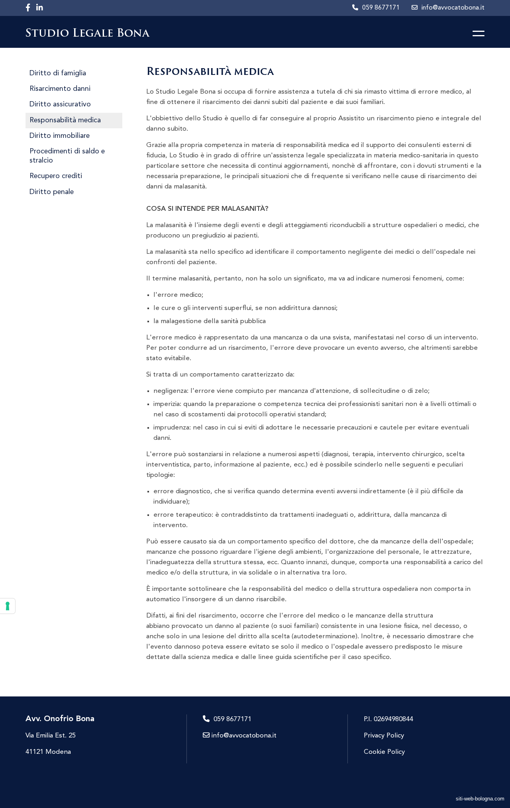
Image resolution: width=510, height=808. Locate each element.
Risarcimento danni (59, 89)
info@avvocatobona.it (243, 735)
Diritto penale (51, 192)
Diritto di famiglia (57, 73)
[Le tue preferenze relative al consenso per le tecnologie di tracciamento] (7, 606)
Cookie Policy (384, 752)
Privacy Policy (384, 735)
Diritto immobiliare (59, 136)
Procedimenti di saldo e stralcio (67, 156)
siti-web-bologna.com (480, 799)
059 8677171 (232, 719)
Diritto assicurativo (60, 104)
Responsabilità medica (65, 120)
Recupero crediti (55, 176)
